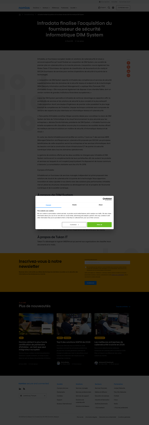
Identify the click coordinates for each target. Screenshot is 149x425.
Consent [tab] (48, 205)
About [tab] (101, 205)
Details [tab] (74, 205)
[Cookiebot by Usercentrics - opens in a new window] (104, 199)
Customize (73, 224)
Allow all (99, 224)
